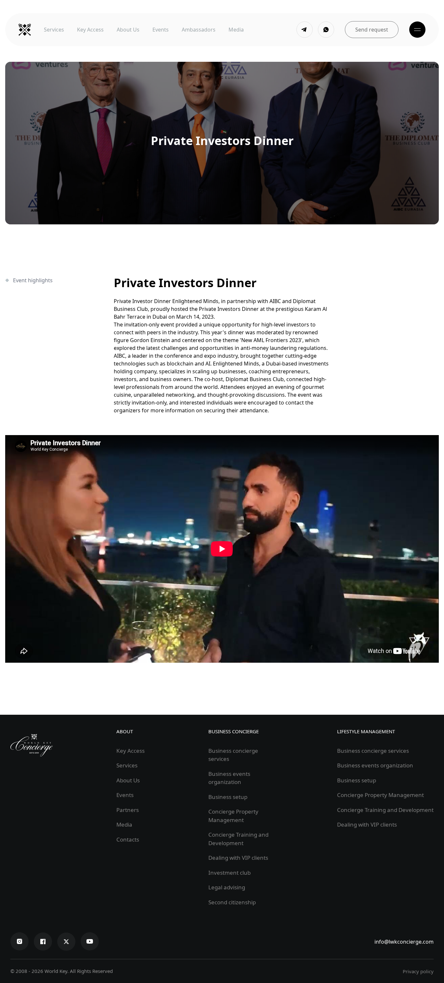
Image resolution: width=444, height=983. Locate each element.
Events (160, 29)
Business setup (227, 797)
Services (54, 29)
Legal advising (226, 887)
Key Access (90, 29)
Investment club (229, 872)
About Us (128, 29)
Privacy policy (418, 971)
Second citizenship (232, 902)
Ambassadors (198, 29)
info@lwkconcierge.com (404, 941)
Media (236, 29)
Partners (127, 810)
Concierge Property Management (380, 795)
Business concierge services (373, 750)
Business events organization (375, 765)
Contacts (127, 839)
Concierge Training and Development (385, 810)
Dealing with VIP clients (238, 857)
